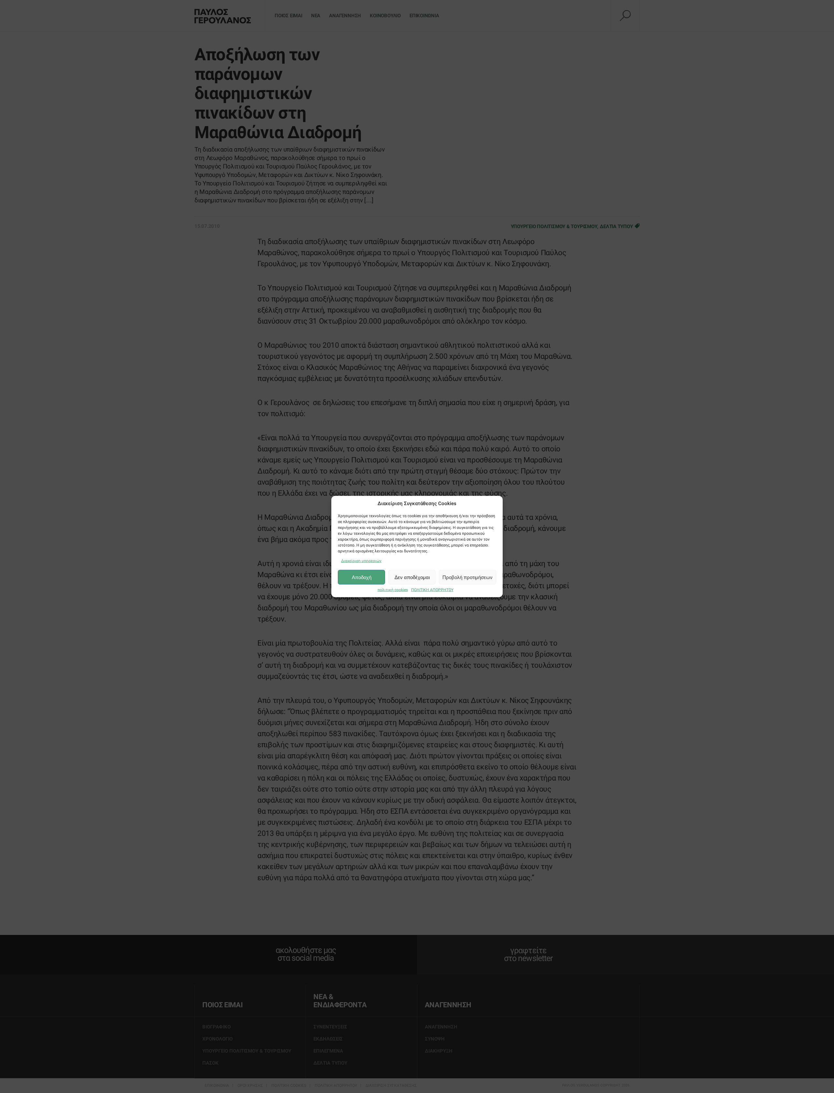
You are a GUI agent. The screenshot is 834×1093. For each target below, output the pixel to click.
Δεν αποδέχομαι (412, 577)
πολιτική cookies (393, 590)
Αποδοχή (361, 577)
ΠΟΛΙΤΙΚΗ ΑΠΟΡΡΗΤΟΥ (432, 590)
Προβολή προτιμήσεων (467, 577)
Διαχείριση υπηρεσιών (361, 561)
